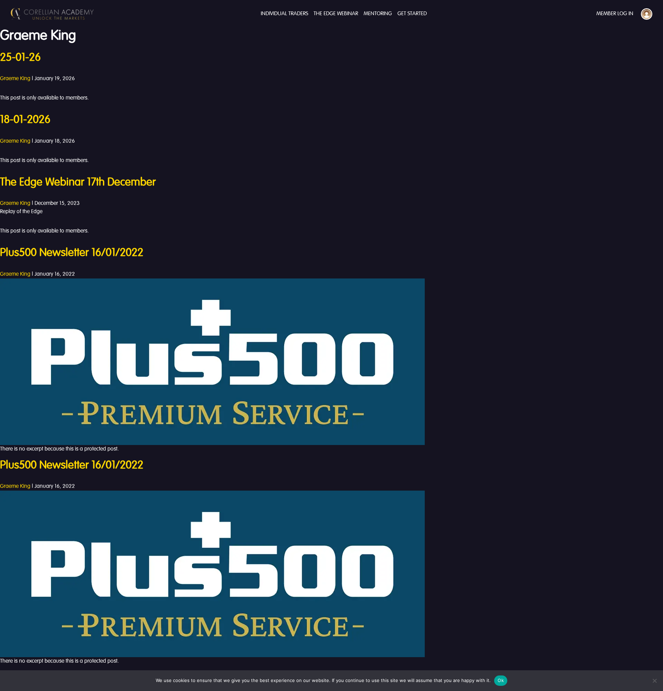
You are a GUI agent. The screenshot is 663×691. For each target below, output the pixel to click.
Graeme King (15, 79)
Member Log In (614, 14)
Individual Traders (284, 14)
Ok (501, 680)
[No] (654, 680)
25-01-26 (20, 57)
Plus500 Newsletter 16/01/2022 (71, 252)
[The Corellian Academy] (52, 14)
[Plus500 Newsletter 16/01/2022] (212, 362)
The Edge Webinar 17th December (78, 182)
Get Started (412, 14)
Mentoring (378, 14)
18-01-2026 (25, 119)
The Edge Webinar (336, 14)
